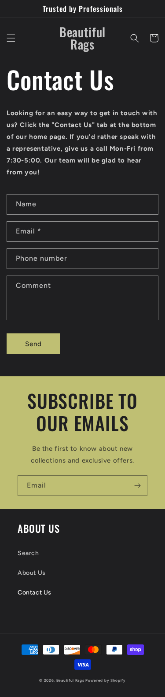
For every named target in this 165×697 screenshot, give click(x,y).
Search (28, 553)
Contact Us (34, 592)
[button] (11, 38)
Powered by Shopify (105, 680)
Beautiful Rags (70, 680)
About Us (32, 573)
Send (33, 344)
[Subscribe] (137, 485)
